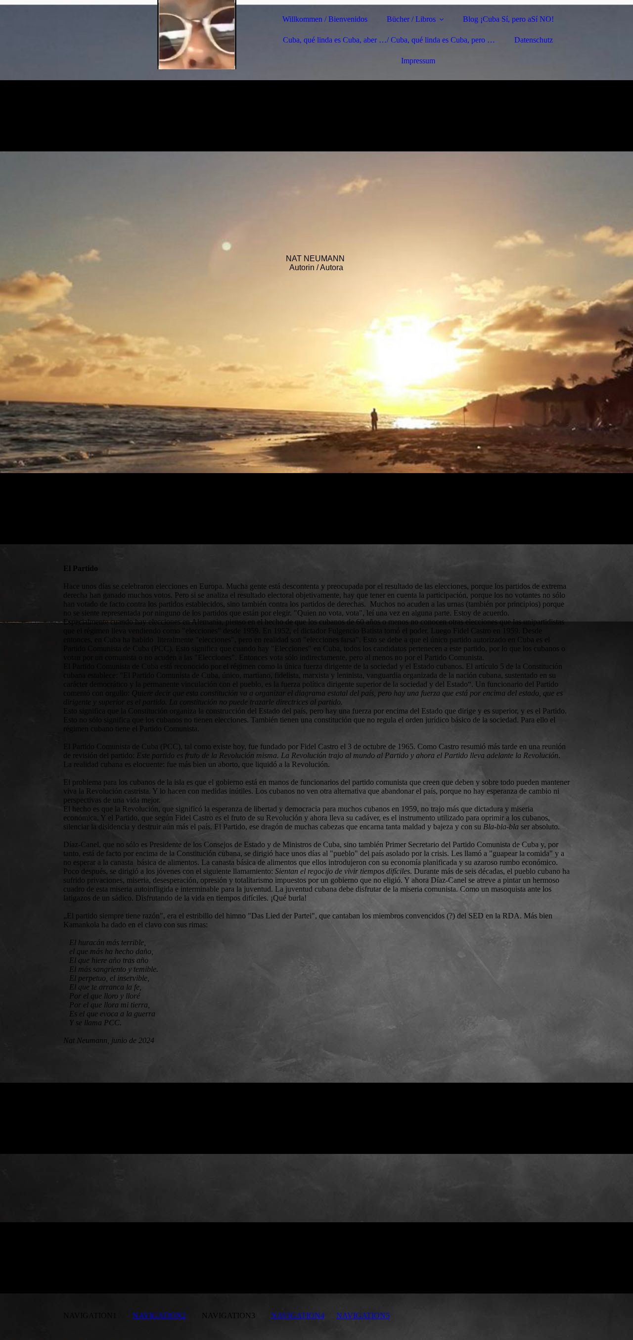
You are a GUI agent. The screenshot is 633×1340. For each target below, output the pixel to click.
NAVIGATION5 (363, 1315)
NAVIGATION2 (159, 1315)
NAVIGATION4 (297, 1315)
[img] (149, 34)
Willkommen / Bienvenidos (324, 19)
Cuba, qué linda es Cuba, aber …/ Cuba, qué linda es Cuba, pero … (389, 40)
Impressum (418, 60)
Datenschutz (533, 40)
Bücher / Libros (411, 19)
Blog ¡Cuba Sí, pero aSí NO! (508, 19)
